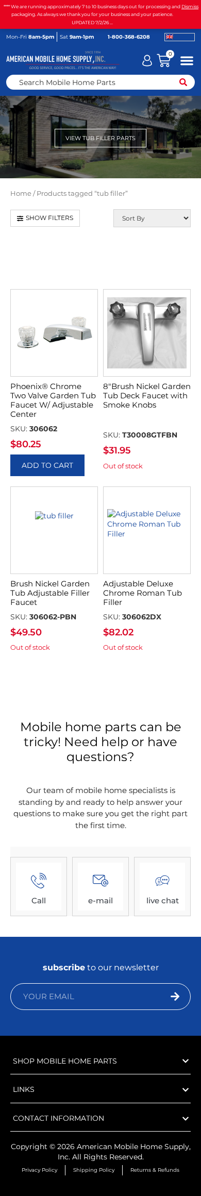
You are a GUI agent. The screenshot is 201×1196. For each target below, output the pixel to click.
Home (20, 193)
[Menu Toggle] (187, 61)
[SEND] (157, 996)
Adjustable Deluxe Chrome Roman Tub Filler (142, 593)
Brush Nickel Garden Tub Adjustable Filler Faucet (50, 593)
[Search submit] (183, 82)
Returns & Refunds (154, 1170)
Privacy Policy (39, 1170)
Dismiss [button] (189, 6)
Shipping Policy (93, 1170)
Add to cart (47, 465)
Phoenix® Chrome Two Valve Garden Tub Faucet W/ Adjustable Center (53, 400)
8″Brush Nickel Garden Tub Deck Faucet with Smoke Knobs (147, 395)
